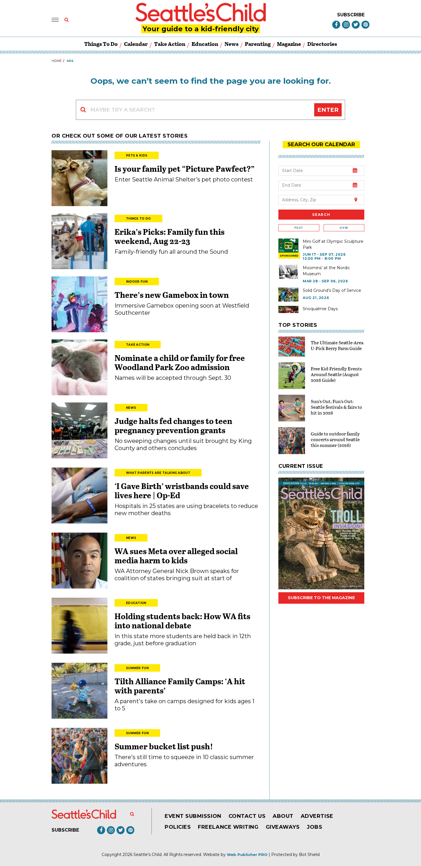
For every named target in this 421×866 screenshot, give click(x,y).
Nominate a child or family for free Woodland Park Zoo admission (180, 362)
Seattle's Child (147, 854)
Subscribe (351, 14)
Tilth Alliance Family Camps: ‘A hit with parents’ (180, 685)
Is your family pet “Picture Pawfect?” (185, 168)
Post (298, 227)
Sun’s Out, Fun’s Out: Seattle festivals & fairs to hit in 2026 (336, 407)
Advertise (317, 816)
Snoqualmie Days (320, 308)
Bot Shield (309, 854)
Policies (178, 827)
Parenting (258, 44)
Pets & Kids (136, 155)
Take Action (169, 44)
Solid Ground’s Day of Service (332, 290)
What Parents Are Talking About (158, 473)
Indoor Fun (136, 282)
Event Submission (193, 816)
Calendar (136, 44)
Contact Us (247, 816)
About (283, 816)
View (344, 227)
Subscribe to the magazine (321, 597)
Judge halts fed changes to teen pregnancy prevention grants (173, 425)
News (232, 44)
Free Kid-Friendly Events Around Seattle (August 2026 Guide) (336, 374)
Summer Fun (137, 668)
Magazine (289, 44)
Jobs (314, 827)
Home (57, 61)
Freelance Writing (228, 827)
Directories (322, 44)
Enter (328, 109)
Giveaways (283, 827)
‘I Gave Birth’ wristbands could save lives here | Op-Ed (182, 490)
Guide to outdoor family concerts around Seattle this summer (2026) (335, 439)
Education (205, 44)
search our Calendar (321, 144)
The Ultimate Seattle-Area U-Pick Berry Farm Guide (337, 345)
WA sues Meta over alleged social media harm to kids (176, 555)
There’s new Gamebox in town (172, 294)
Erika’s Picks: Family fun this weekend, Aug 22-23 (170, 236)
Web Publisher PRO (247, 854)
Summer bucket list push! (164, 746)
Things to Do (101, 44)
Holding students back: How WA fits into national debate (182, 620)
